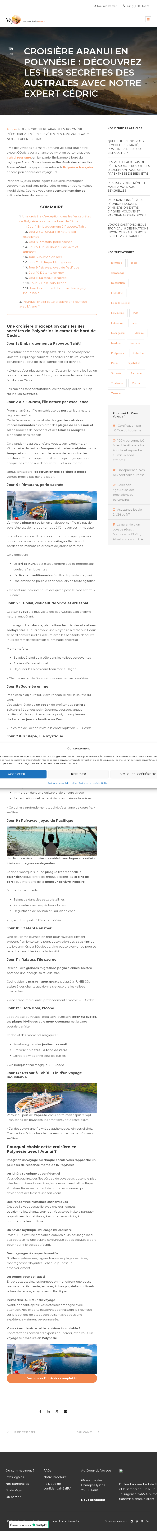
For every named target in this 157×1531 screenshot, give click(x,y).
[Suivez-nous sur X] (143, 1521)
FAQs (47, 1470)
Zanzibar (116, 393)
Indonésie (117, 323)
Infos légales (15, 1477)
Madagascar (118, 333)
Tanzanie (136, 373)
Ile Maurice (117, 313)
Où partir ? (13, 1497)
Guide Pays (13, 1490)
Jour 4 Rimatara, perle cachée (51, 242)
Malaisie (139, 333)
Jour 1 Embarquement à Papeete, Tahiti (57, 226)
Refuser (78, 774)
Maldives (116, 343)
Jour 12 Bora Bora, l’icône (48, 283)
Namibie (135, 343)
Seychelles (134, 363)
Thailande (117, 383)
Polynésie (138, 353)
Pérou (115, 363)
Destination (118, 282)
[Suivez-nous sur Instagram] (148, 1521)
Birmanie (116, 262)
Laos (134, 323)
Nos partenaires (17, 1483)
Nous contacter (107, 5)
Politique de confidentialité (62, 782)
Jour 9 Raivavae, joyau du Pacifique (54, 267)
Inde (135, 313)
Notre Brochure (55, 1477)
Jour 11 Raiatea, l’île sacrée (48, 278)
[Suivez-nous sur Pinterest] (138, 1521)
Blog (134, 262)
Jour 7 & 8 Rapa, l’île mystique (50, 262)
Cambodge (117, 273)
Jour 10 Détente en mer (46, 272)
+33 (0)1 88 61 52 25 (138, 5)
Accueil (12, 129)
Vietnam (137, 383)
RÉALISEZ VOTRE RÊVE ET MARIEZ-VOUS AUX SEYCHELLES (126, 186)
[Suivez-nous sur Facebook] (132, 1521)
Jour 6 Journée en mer (45, 257)
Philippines (117, 353)
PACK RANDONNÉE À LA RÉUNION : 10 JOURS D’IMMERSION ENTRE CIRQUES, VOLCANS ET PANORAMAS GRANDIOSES (127, 207)
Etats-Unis (117, 293)
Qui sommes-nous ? (20, 1470)
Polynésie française (78, 167)
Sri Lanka (116, 373)
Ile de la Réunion (121, 303)
